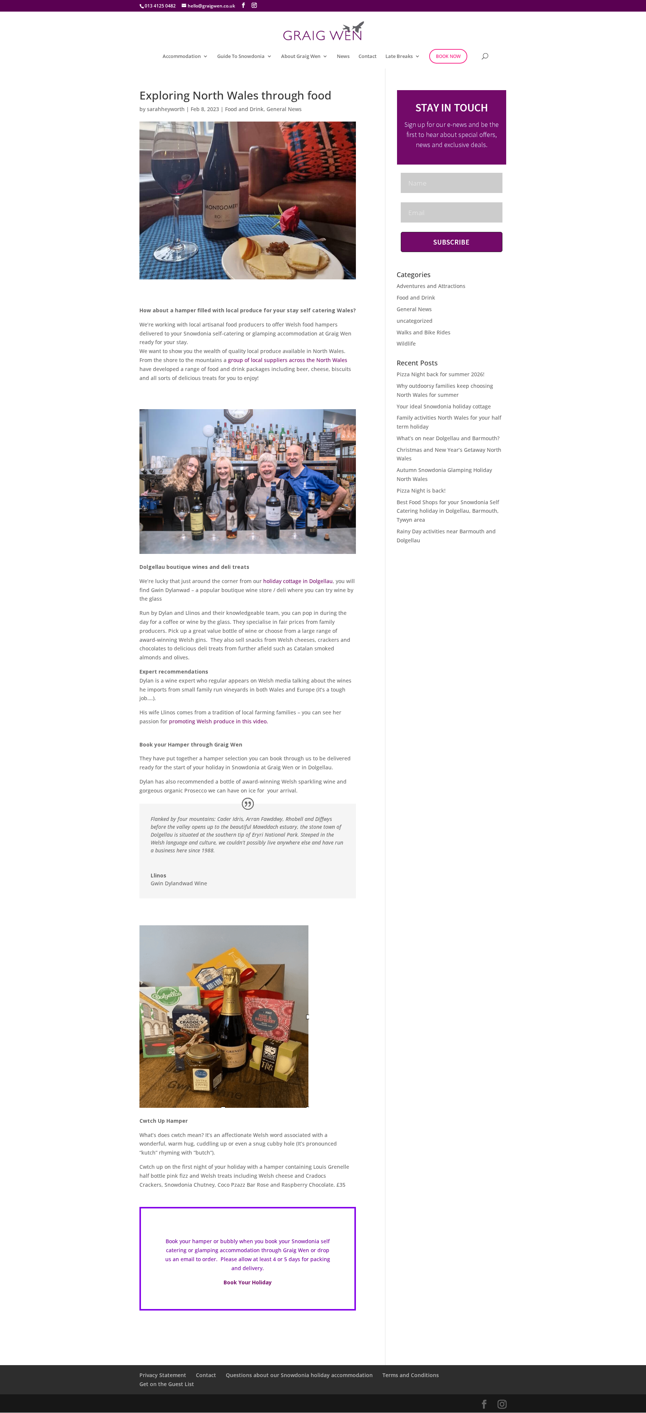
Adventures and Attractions (431, 285)
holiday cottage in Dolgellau (298, 581)
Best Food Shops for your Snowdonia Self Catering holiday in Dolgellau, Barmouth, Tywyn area (448, 511)
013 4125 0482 (160, 6)
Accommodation (182, 56)
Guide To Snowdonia (241, 56)
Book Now (448, 56)
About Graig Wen (300, 56)
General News (284, 109)
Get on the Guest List (166, 1384)
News (343, 56)
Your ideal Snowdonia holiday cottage (444, 406)
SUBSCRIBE (451, 241)
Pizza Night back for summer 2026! (441, 374)
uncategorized (415, 320)
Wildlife (406, 343)
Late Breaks (399, 56)
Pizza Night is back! (421, 490)
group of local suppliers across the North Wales (287, 360)
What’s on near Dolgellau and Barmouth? (448, 438)
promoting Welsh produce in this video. (218, 721)
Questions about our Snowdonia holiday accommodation (299, 1375)
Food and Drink (244, 109)
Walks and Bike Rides (423, 332)
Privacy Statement (162, 1375)
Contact (367, 56)
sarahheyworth (166, 109)
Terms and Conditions (410, 1375)
